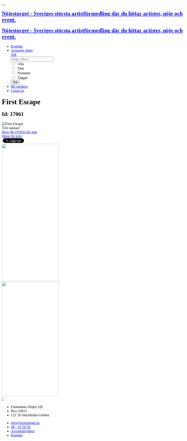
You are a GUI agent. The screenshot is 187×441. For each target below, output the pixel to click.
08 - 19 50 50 (20, 427)
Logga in (17, 91)
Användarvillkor (23, 431)
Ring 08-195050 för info (19, 132)
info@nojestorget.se (25, 423)
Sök (14, 54)
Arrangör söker (22, 50)
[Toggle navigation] (3, 5)
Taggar (22, 78)
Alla (20, 64)
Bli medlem (19, 86)
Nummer (23, 73)
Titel (20, 68)
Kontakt (17, 46)
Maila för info (12, 136)
